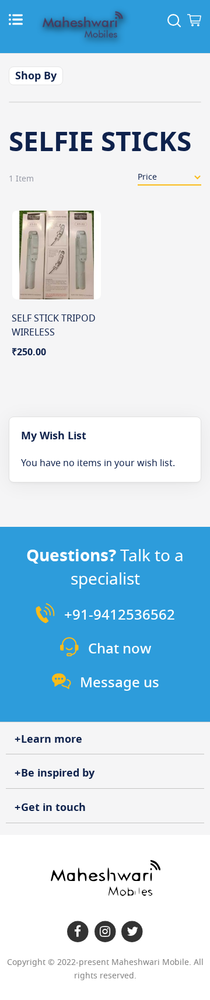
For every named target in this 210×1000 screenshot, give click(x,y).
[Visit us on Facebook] (77, 932)
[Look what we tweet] (132, 932)
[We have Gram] (105, 932)
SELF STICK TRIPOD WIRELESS (54, 326)
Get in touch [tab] (53, 807)
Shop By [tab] (36, 75)
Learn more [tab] (51, 739)
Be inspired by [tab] (57, 773)
